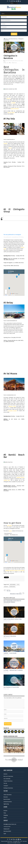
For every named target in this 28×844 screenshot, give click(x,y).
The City (5, 783)
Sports (5, 817)
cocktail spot (7, 480)
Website (5, 718)
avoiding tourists (20, 477)
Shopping (6, 815)
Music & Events (7, 799)
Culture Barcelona (7, 794)
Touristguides (12, 586)
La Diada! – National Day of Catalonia (13, 670)
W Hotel (5, 143)
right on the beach (15, 108)
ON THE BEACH (11, 112)
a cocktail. (13, 102)
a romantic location (12, 410)
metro (10, 530)
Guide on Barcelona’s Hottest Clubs (13, 619)
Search (14, 34)
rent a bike (9, 525)
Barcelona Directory (13, 38)
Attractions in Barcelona (16, 593)
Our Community (7, 778)
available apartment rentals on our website (14, 570)
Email (5, 714)
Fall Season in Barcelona (10, 636)
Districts (5, 774)
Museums (6, 797)
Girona (10, 147)
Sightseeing (6, 804)
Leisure (19, 60)
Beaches (16, 60)
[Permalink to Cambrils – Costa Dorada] (14, 651)
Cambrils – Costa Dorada (10, 653)
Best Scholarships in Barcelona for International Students (12, 601)
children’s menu (12, 406)
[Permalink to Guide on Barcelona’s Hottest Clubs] (14, 617)
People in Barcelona (8, 781)
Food (18, 584)
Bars (13, 60)
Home (6, 38)
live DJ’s (8, 98)
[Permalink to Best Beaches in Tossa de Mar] (14, 685)
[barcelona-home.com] (14, 8)
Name (5, 709)
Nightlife (6, 586)
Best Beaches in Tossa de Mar (11, 687)
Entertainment (12, 584)
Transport (6, 785)
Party (5, 812)
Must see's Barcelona (8, 776)
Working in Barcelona (8, 788)
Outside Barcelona (8, 801)
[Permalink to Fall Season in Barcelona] (14, 634)
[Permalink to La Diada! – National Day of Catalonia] (14, 668)
